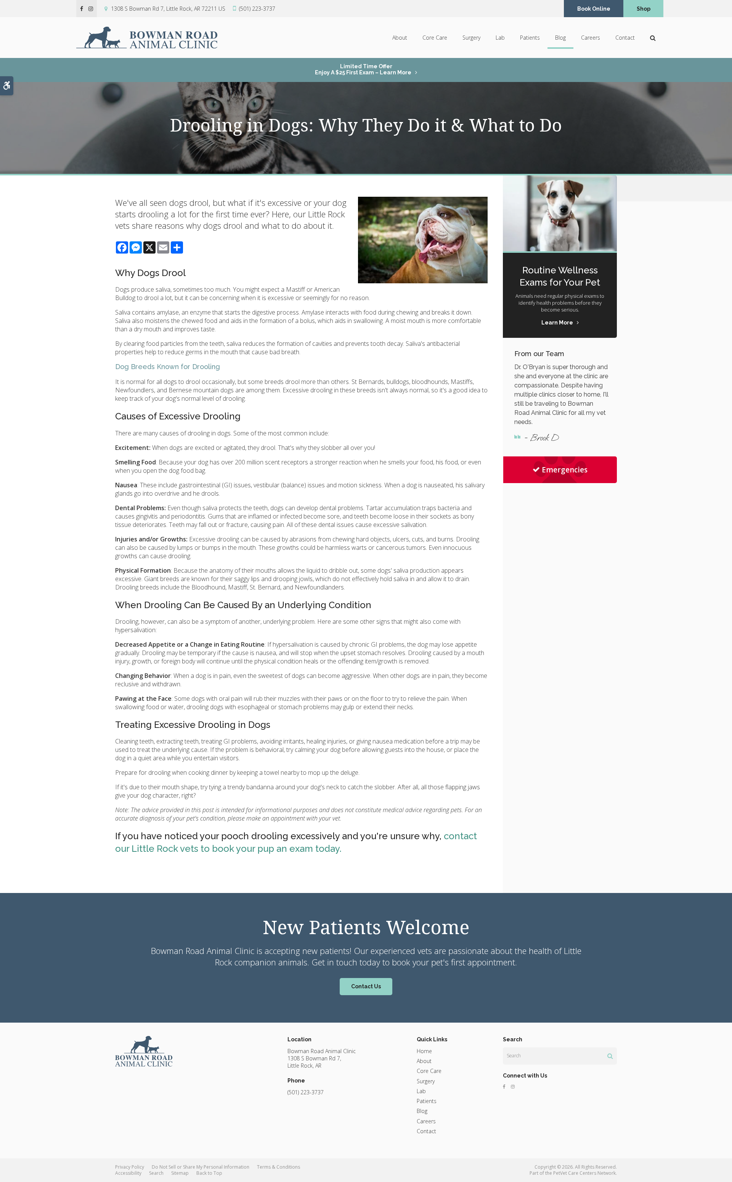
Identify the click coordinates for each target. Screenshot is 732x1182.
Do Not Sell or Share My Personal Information (200, 1167)
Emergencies (565, 470)
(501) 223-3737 (257, 8)
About (399, 37)
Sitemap (180, 1173)
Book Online (593, 9)
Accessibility (128, 1173)
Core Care (434, 37)
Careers (590, 37)
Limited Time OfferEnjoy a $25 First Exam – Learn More (363, 69)
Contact (625, 37)
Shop (643, 9)
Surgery (471, 37)
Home (424, 1051)
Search (156, 1173)
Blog (560, 37)
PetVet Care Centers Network (584, 1173)
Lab (500, 37)
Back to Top (209, 1173)
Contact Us (366, 986)
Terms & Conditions (278, 1167)
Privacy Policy (129, 1167)
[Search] (610, 1056)
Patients (530, 37)
